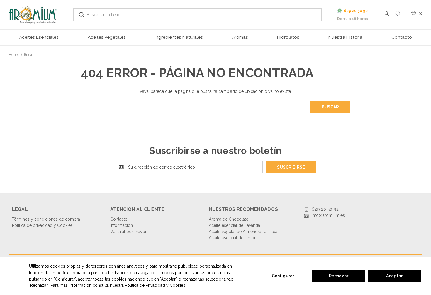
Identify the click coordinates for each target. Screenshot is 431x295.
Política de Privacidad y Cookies (155, 285)
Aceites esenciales (39, 37)
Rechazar (338, 276)
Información (121, 225)
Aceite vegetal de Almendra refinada (243, 231)
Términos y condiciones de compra (46, 219)
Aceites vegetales (107, 37)
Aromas (240, 37)
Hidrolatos (288, 37)
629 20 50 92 (325, 209)
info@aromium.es (328, 215)
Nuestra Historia (345, 37)
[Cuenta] (398, 15)
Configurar (283, 276)
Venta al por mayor (128, 231)
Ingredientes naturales (179, 37)
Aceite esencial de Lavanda (234, 225)
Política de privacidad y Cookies (42, 225)
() (419, 13)
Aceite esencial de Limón (233, 237)
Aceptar (394, 276)
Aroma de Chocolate (228, 219)
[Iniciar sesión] (386, 14)
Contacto (401, 37)
